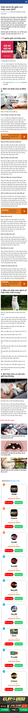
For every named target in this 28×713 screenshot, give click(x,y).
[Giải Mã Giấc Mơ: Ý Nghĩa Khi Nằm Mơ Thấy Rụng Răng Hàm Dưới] (14, 434)
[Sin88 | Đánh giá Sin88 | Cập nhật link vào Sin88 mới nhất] (14, 537)
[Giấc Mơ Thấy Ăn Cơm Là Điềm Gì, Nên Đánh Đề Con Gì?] (14, 468)
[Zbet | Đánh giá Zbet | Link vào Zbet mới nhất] (14, 631)
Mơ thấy (3, 64)
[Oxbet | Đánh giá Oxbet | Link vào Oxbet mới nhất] (14, 676)
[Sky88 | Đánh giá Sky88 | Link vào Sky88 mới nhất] (14, 609)
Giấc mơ (3, 118)
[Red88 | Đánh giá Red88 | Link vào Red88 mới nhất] (14, 561)
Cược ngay (9, 502)
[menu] (26, 2)
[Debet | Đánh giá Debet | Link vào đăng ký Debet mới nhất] (14, 513)
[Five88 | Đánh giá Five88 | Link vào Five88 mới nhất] (14, 653)
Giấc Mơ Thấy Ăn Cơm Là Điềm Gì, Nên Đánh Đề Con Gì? (13, 471)
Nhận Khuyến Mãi (13, 498)
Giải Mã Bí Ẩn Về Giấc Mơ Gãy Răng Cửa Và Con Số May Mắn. (13, 454)
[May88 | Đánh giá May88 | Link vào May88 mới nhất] (14, 585)
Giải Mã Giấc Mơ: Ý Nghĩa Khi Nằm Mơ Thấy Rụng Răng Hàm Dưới (13, 437)
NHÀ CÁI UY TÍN (14, 481)
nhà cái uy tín (16, 82)
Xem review (19, 502)
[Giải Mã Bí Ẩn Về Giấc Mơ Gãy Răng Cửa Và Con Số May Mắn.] (14, 451)
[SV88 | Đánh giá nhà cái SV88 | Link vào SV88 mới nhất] (14, 489)
